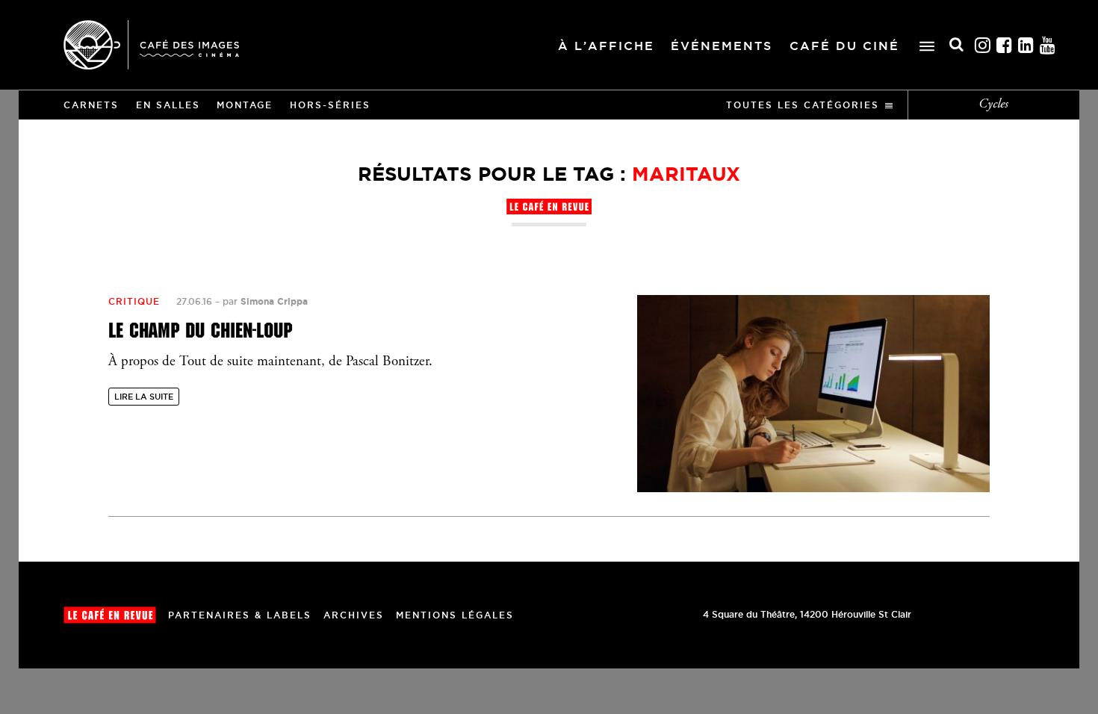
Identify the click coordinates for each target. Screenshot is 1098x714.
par (265, 301)
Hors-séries (330, 105)
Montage (245, 105)
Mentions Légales (455, 615)
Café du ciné (844, 45)
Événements (721, 45)
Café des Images (151, 44)
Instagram (983, 45)
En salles (168, 105)
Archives (353, 615)
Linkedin (1026, 45)
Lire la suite (143, 396)
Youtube (1048, 45)
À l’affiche (606, 45)
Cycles (993, 104)
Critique (134, 301)
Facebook (1005, 45)
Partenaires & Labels (239, 615)
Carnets (91, 105)
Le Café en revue (109, 615)
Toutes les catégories (802, 105)
